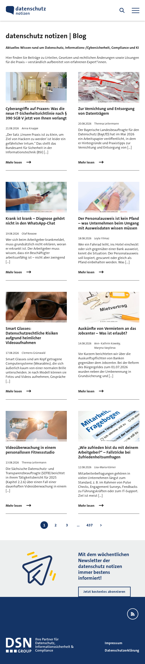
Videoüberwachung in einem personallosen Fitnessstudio (31, 450)
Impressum (113, 643)
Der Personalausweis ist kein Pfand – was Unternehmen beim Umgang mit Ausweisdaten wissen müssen (108, 223)
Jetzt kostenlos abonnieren (104, 591)
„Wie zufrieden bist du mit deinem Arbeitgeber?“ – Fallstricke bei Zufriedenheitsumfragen (108, 452)
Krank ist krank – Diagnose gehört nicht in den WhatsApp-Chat (35, 221)
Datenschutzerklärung (122, 650)
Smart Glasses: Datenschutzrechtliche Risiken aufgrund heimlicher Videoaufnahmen (32, 336)
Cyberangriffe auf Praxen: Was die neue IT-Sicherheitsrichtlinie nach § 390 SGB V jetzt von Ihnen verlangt (36, 113)
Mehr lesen (14, 162)
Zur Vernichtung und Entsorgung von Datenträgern (106, 111)
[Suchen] (122, 10)
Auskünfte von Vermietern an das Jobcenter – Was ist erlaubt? (107, 331)
